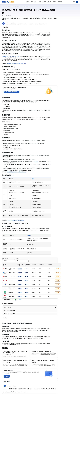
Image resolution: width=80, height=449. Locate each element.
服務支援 (60, 1)
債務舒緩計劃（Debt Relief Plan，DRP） (11, 56)
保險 (40, 1)
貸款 (32, 1)
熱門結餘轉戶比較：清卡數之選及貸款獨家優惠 (15, 87)
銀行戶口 (49, 1)
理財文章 (54, 1)
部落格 (9, 6)
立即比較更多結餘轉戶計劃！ (11, 91)
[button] (30, 307)
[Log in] (77, 2)
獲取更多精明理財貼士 (9, 370)
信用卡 (36, 1)
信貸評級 (36, 161)
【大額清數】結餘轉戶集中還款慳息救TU (16, 220)
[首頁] (2, 6)
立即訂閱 (6, 376)
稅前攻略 (27, 1)
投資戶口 (44, 1)
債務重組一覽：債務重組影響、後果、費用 (16, 63)
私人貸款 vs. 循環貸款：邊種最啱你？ (42, 351)
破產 (33, 179)
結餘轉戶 (29, 235)
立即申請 (57, 268)
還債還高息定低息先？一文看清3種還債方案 (16, 172)
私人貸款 (5, 6)
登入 (74, 2)
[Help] (7, 258)
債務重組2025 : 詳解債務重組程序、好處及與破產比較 (21, 6)
